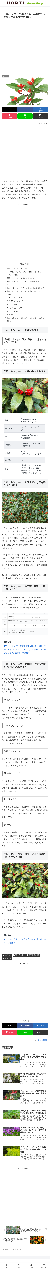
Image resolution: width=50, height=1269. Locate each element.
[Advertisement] (25, 46)
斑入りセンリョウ (15, 308)
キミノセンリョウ (15, 298)
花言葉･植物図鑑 (34, 955)
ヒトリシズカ (13, 311)
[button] (40, 116)
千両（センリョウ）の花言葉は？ (19, 268)
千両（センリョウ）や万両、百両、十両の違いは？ (25, 288)
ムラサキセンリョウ (16, 301)
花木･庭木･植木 (20, 955)
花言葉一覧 (7, 958)
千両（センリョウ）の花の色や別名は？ (21, 278)
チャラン (12, 314)
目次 (22, 264)
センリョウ (7, 955)
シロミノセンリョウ (16, 304)
